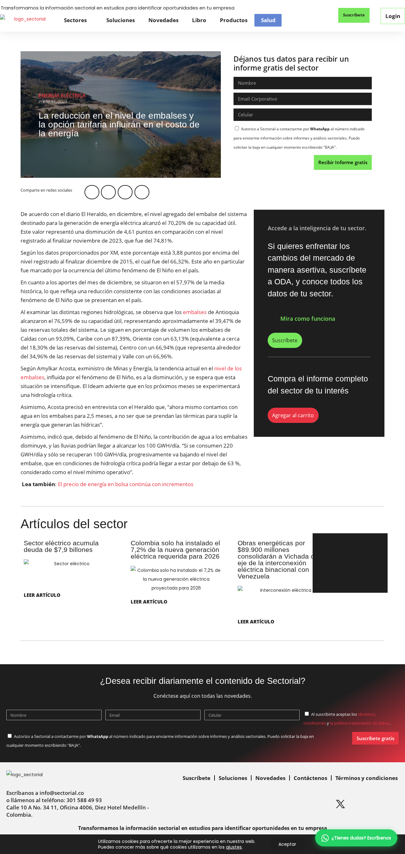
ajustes (234, 847)
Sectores (75, 20)
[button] (319, 16)
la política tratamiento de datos (360, 723)
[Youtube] (364, 804)
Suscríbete (196, 778)
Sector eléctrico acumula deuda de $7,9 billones (61, 546)
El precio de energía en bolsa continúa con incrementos (125, 484)
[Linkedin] (269, 804)
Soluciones (120, 20)
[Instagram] (293, 804)
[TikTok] (387, 804)
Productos (233, 20)
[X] (340, 804)
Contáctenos (310, 778)
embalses (195, 312)
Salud (268, 20)
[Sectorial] (27, 20)
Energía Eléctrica (62, 95)
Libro (199, 20)
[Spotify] (317, 804)
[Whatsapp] (246, 804)
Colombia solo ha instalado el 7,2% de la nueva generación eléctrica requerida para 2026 (175, 549)
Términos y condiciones (366, 778)
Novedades (163, 20)
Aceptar (287, 844)
